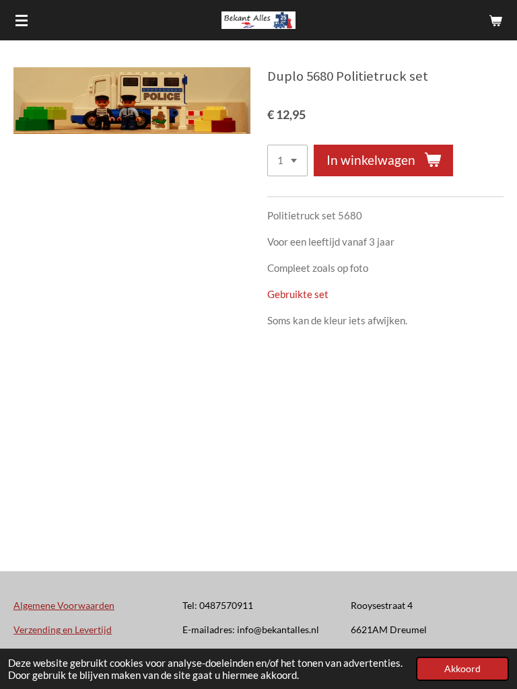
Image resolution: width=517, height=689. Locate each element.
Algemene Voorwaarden (63, 605)
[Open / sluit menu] (21, 20)
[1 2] (287, 160)
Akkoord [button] (462, 668)
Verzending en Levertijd (62, 629)
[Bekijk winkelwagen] (495, 20)
